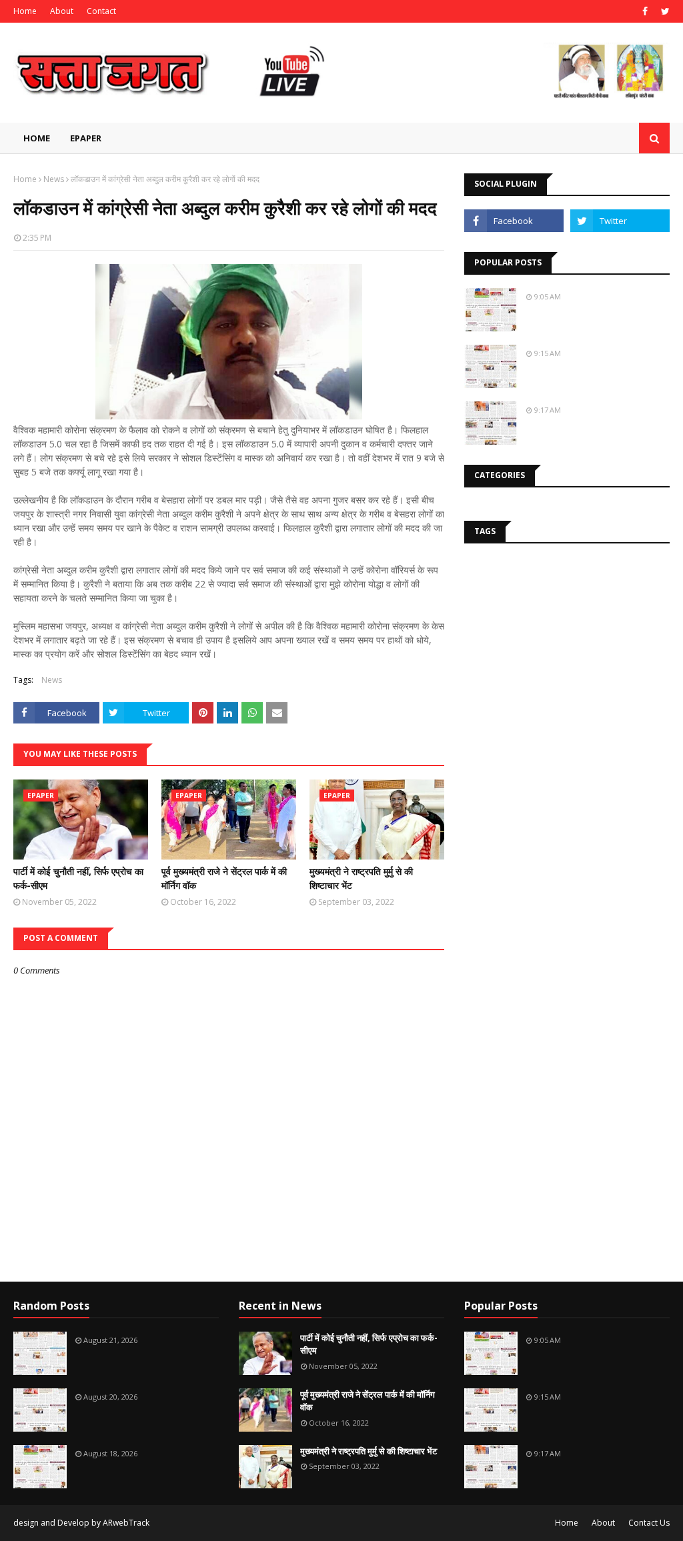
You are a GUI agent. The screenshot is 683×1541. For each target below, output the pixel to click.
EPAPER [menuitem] (85, 138)
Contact (101, 11)
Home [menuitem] (36, 138)
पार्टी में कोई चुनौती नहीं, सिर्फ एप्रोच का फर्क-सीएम (78, 878)
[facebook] (645, 11)
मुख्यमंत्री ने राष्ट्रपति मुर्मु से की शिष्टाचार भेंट (361, 878)
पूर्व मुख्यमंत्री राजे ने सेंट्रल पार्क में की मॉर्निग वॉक (224, 878)
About (61, 11)
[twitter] (664, 11)
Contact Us (649, 1522)
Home (25, 11)
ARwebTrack (126, 1522)
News (53, 179)
